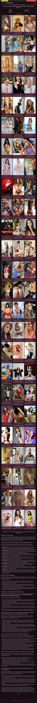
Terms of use (18, 700)
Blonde (10, 9)
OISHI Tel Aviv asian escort (18, 257)
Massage (23, 4)
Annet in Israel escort (30, 464)
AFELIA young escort (30, 527)
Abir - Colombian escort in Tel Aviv (7, 381)
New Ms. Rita (18, 114)
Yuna (7, 175)
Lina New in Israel (30, 52)
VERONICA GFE (29, 319)
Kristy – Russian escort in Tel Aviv (18, 73)
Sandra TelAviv (7, 216)
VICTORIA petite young (7, 527)
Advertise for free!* (5, 0)
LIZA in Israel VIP (7, 401)
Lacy (18, 94)
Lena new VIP (7, 52)
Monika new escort (30, 155)
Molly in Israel (18, 527)
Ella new (18, 319)
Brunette (10, 11)
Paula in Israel (7, 278)
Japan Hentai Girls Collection (18, 175)
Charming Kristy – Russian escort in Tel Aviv (18, 486)
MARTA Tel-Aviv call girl (30, 175)
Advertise (22, 700)
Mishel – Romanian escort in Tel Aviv (7, 360)
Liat (18, 216)
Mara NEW (18, 444)
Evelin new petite (30, 278)
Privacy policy (14, 700)
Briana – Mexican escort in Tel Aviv (19, 465)
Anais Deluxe (30, 359)
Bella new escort (30, 339)
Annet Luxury (7, 444)
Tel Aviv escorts (15, 4)
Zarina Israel (7, 195)
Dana (7, 155)
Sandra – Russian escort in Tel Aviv (7, 465)
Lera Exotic (18, 195)
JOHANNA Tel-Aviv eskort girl (18, 359)
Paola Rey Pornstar (30, 114)
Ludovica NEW (7, 485)
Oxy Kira (18, 298)
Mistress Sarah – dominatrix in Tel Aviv (7, 237)
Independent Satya (30, 257)
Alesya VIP (30, 401)
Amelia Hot (18, 339)
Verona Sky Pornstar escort (30, 195)
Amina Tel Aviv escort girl (30, 444)
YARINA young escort (18, 380)
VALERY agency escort (30, 506)
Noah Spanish (30, 380)
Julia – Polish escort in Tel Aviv (7, 134)
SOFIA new (18, 506)
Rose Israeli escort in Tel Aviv (18, 155)
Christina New (30, 485)
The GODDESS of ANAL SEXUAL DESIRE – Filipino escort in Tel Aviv (7, 258)
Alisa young (7, 339)
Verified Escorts (27, 11)
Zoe (7, 114)
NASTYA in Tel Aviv (18, 32)
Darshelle (30, 72)
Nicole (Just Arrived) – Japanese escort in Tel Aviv (7, 73)
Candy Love (30, 423)
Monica (7, 94)
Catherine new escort (7, 423)
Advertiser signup (32, 0)
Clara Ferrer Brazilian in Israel (30, 216)
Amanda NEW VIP (30, 236)
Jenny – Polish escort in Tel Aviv (18, 402)
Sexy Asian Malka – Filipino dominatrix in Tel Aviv (18, 135)
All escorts (19, 4)
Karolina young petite (18, 278)
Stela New (18, 52)
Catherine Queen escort (30, 32)
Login (28, 0)
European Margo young (7, 506)
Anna (30, 94)
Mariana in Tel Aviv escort (7, 319)
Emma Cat (30, 134)
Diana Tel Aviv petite (18, 236)
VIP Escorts (27, 9)
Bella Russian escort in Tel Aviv (18, 424)
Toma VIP (7, 298)
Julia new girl (30, 298)
